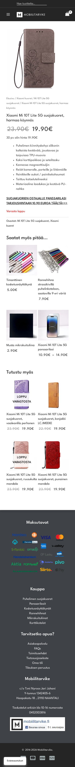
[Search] (52, 4)
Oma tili (37, 663)
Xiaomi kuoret (24, 98)
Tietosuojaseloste (37, 658)
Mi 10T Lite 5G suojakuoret (33, 221)
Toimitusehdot (37, 653)
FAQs (37, 648)
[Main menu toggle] (8, 14)
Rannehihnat (37, 613)
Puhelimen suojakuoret (37, 599)
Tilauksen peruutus (37, 667)
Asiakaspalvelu (37, 643)
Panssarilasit (37, 603)
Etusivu (10, 98)
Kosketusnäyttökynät (37, 608)
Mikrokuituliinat (37, 618)
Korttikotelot (38, 623)
